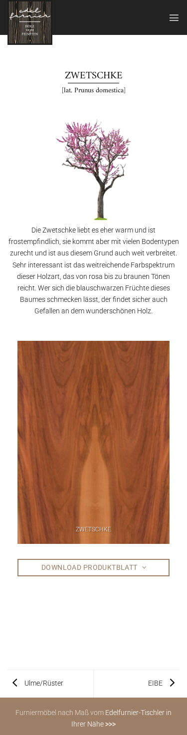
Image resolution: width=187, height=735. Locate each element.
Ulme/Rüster (43, 683)
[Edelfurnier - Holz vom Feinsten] (56, 22)
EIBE (156, 683)
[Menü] (174, 17)
